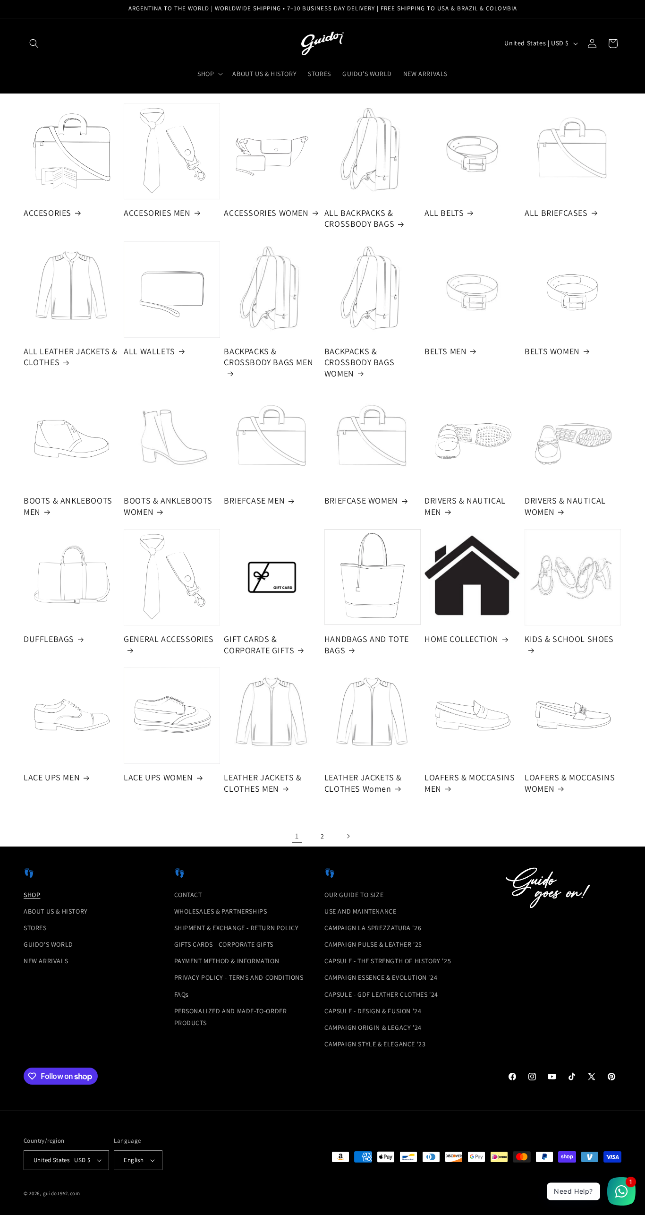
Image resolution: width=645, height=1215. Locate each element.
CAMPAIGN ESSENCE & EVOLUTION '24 (380, 977)
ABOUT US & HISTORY (56, 911)
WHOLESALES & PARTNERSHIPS (220, 911)
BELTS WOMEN (552, 351)
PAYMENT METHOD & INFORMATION (227, 961)
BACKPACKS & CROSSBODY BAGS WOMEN (359, 362)
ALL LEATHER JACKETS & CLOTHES (71, 357)
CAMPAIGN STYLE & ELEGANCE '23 (374, 1044)
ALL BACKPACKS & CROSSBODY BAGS (359, 218)
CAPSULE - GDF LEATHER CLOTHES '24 (381, 994)
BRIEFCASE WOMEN (361, 500)
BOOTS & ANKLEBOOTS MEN (68, 506)
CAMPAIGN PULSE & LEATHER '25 (373, 944)
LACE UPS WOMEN (158, 777)
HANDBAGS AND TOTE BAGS (366, 644)
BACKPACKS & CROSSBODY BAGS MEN (268, 357)
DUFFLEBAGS (49, 638)
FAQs (181, 994)
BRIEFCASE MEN (254, 500)
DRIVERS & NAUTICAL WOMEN (565, 506)
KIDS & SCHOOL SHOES (569, 638)
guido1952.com (61, 1193)
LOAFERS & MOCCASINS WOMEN (570, 783)
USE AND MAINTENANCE (360, 911)
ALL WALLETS (149, 351)
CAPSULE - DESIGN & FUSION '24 (372, 1011)
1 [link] (297, 836)
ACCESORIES (47, 212)
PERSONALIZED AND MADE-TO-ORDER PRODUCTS (230, 1017)
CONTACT (188, 894)
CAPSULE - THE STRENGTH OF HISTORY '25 (387, 961)
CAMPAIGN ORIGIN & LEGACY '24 (373, 1027)
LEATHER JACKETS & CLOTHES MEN (262, 783)
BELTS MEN (445, 351)
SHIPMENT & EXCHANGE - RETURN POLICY (236, 928)
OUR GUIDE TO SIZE (353, 894)
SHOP (32, 894)
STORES (35, 928)
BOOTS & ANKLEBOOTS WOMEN (168, 506)
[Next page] (348, 836)
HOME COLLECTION (461, 638)
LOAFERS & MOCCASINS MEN (469, 783)
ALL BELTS (444, 212)
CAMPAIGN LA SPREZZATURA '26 (372, 928)
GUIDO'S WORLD (48, 944)
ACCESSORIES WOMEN (266, 212)
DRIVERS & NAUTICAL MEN (465, 506)
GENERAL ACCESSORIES (168, 638)
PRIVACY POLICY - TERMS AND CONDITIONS (239, 977)
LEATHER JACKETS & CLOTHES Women (363, 783)
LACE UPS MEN (52, 777)
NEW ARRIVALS (46, 961)
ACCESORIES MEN (157, 212)
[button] (34, 43)
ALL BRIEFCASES (556, 212)
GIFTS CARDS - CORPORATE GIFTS (223, 944)
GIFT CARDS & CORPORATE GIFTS (259, 644)
